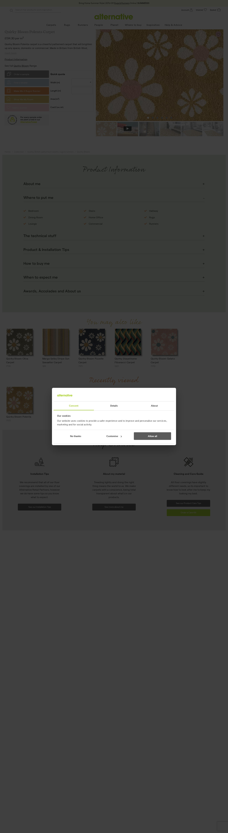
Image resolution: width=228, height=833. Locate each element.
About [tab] (154, 405)
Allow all (152, 436)
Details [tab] (114, 405)
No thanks (75, 436)
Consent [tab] (73, 405)
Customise (112, 436)
